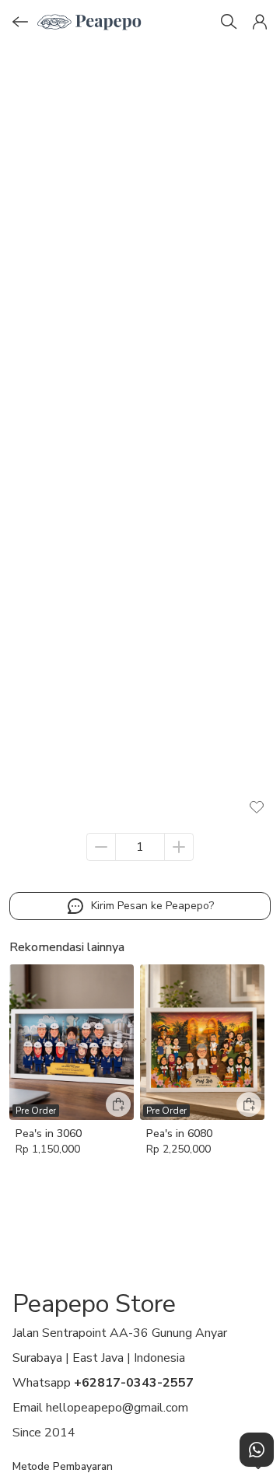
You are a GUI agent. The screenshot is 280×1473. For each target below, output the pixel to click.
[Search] (229, 22)
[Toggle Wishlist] (257, 806)
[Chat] (257, 1450)
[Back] (20, 22)
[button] (260, 22)
